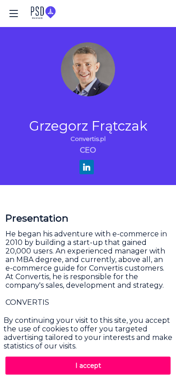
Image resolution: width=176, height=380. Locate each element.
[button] (13, 13)
